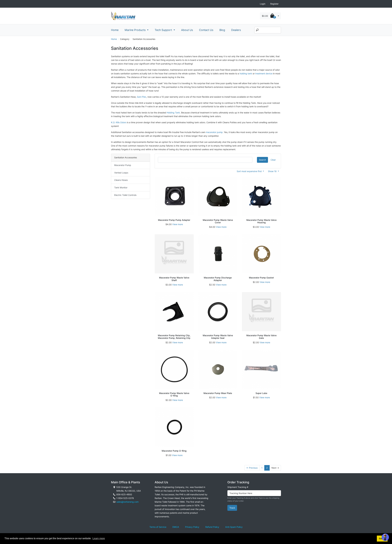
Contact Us (206, 30)
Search (262, 159)
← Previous (252, 467)
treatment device (263, 73)
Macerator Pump (122, 165)
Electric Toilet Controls (125, 195)
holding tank (246, 73)
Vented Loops (121, 172)
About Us (187, 30)
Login (262, 3)
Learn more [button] (98, 538)
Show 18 (272, 171)
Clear (273, 159)
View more (177, 224)
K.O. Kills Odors (118, 122)
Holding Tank (173, 112)
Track (232, 507)
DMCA (175, 527)
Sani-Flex (141, 96)
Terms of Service (157, 527)
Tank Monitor (120, 187)
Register (274, 3)
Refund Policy (212, 527)
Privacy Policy (192, 527)
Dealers (236, 30)
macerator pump (214, 132)
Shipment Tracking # (237, 487)
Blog (222, 30)
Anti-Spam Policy (234, 527)
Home (115, 30)
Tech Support (164, 30)
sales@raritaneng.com (127, 501)
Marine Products (135, 30)
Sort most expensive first (249, 171)
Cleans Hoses (121, 180)
